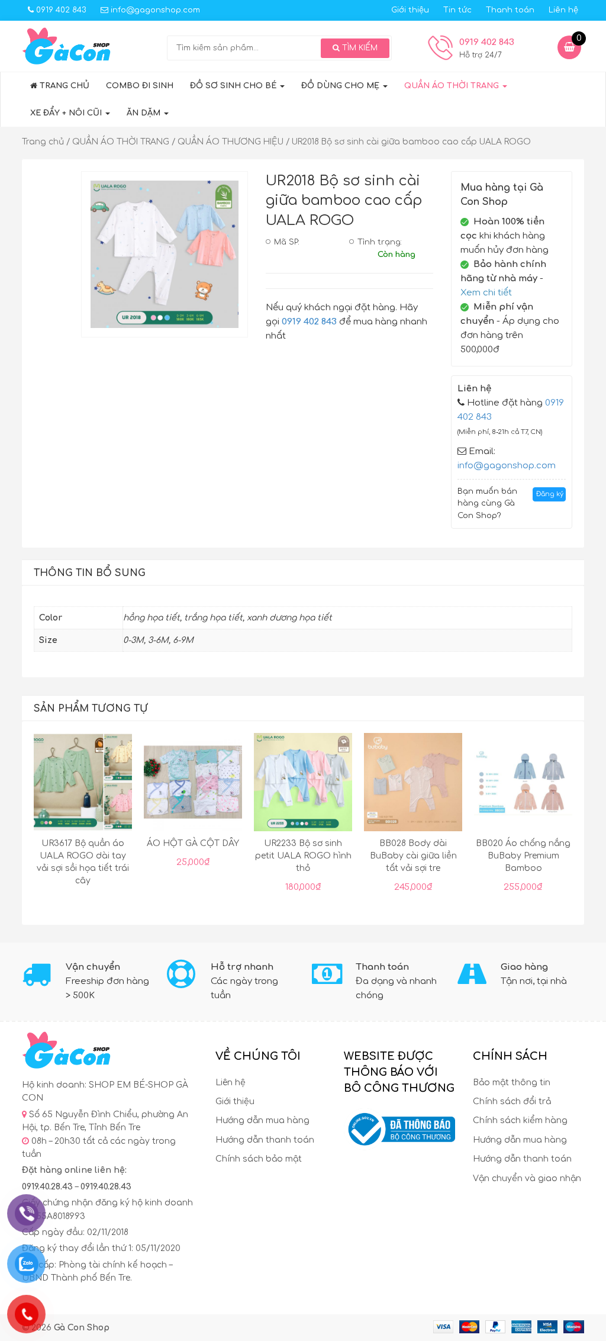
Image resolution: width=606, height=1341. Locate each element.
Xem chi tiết (486, 293)
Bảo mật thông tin (511, 1082)
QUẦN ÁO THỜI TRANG (452, 86)
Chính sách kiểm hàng (520, 1120)
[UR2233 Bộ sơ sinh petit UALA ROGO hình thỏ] (303, 785)
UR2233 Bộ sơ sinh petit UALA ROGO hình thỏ (303, 856)
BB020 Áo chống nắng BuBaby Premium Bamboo (523, 856)
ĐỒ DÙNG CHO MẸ (341, 86)
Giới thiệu (410, 10)
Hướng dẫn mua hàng (262, 1120)
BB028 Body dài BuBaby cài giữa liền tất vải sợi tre (413, 856)
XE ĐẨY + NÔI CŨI (67, 113)
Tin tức (457, 10)
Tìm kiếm (359, 48)
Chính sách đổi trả (512, 1101)
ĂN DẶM (145, 113)
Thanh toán (510, 10)
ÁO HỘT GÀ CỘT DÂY (193, 843)
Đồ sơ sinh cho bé (234, 86)
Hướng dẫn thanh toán (264, 1140)
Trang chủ (63, 86)
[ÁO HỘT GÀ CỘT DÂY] (193, 785)
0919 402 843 (60, 10)
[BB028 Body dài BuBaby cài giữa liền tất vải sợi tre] (413, 785)
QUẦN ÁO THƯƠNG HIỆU (230, 141)
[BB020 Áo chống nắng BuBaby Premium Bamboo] (523, 785)
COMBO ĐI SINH (139, 86)
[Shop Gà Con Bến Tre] (66, 46)
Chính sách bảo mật (258, 1159)
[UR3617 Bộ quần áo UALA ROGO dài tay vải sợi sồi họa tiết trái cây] (83, 785)
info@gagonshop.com (154, 10)
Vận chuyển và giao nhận (527, 1178)
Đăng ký (549, 494)
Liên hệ (563, 10)
